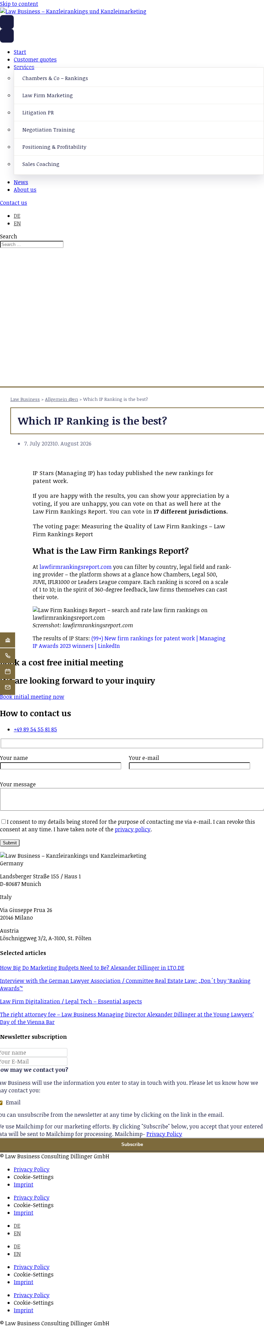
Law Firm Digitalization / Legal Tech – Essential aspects (71, 1001)
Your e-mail (144, 758)
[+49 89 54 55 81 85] (7, 655)
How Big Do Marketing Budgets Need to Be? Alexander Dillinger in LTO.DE (92, 967)
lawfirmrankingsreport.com (76, 567)
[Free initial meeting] (7, 671)
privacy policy (133, 829)
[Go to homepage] (7, 22)
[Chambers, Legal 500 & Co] (7, 640)
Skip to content (19, 4)
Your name (14, 758)
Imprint (23, 1184)
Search (8, 236)
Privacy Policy (164, 1134)
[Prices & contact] (7, 687)
